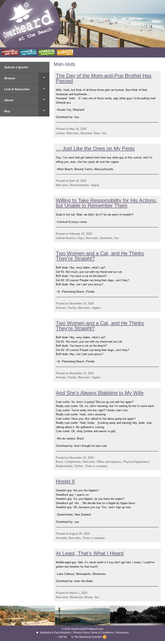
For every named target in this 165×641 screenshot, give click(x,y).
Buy (7, 111)
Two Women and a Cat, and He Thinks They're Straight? (100, 255)
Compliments (73, 461)
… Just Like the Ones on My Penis (95, 148)
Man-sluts (73, 133)
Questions (106, 238)
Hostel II (65, 481)
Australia (61, 538)
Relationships (64, 466)
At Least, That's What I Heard (90, 553)
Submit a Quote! (16, 67)
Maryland (86, 133)
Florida (72, 307)
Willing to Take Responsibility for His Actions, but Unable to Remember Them (106, 202)
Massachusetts (79, 185)
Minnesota (76, 597)
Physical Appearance (136, 461)
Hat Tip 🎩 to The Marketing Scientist (79, 636)
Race (97, 133)
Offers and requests (109, 461)
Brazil (59, 461)
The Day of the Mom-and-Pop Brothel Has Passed (103, 78)
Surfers (78, 466)
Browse (9, 78)
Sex (104, 133)
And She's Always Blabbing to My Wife (100, 393)
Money (88, 597)
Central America (66, 238)
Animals (61, 307)
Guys (80, 238)
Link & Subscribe (16, 89)
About (8, 100)
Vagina (95, 185)
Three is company (96, 466)
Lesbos (60, 133)
